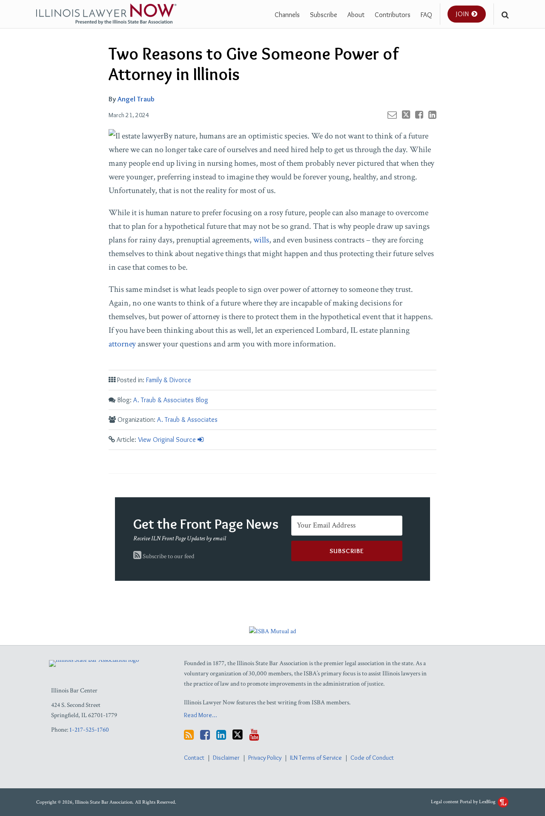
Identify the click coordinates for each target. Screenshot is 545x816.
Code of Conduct (372, 757)
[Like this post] (419, 114)
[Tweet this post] (406, 114)
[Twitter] (237, 735)
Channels (287, 15)
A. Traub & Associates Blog (170, 400)
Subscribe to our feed (167, 556)
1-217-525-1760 (89, 730)
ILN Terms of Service (316, 757)
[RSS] (189, 735)
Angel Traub (136, 99)
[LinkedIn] (221, 735)
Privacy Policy (264, 757)
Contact (194, 757)
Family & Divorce (168, 380)
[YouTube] (254, 735)
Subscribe (323, 15)
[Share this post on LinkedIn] (432, 114)
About (355, 15)
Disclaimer (226, 757)
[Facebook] (205, 735)
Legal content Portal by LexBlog (464, 802)
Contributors (392, 15)
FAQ (426, 15)
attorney (122, 343)
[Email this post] (392, 114)
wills (261, 239)
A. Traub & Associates (187, 419)
